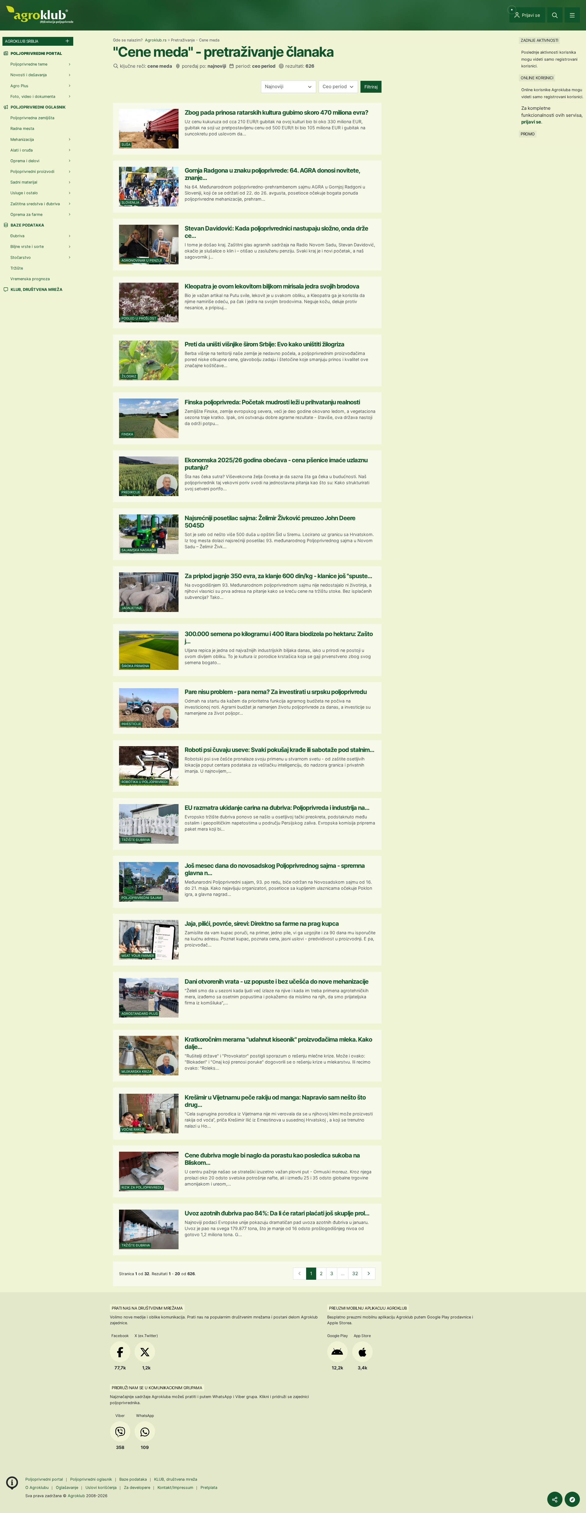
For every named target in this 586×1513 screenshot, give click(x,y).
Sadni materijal (23, 182)
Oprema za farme (26, 214)
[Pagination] (368, 1274)
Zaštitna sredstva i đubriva (35, 204)
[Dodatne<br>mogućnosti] (572, 1499)
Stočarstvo (20, 257)
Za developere (137, 1487)
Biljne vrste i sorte (27, 246)
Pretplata (209, 1487)
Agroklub (76, 1495)
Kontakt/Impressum (175, 1487)
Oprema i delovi (24, 161)
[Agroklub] (39, 14)
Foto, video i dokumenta (32, 96)
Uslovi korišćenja (101, 1487)
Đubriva (17, 236)
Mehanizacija (22, 139)
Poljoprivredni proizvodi (32, 171)
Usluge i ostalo (24, 193)
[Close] (554, 15)
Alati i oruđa (21, 150)
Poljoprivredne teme (28, 64)
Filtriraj (371, 86)
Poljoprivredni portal (44, 1479)
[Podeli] (554, 1499)
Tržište (16, 268)
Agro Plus (19, 86)
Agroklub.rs (156, 40)
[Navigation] (572, 15)
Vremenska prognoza (30, 279)
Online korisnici (537, 77)
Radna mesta (22, 128)
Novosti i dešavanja (28, 75)
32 (355, 1273)
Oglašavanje (67, 1487)
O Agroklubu (37, 1487)
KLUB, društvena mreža (36, 289)
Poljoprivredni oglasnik (38, 107)
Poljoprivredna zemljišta (32, 118)
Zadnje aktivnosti (539, 40)
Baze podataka (27, 225)
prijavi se (531, 122)
